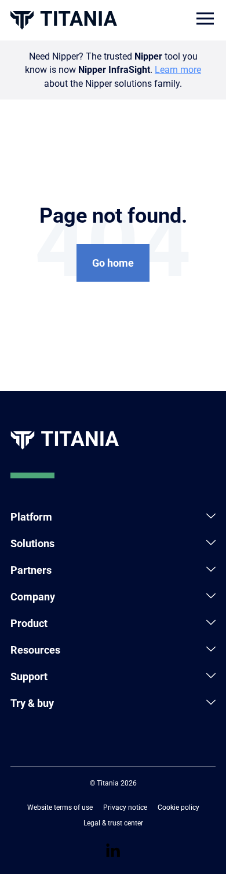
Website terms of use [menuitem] (60, 807)
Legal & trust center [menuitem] (113, 823)
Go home (113, 263)
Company (32, 597)
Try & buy (32, 703)
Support (29, 676)
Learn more (178, 69)
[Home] (63, 20)
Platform (31, 517)
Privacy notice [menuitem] (125, 807)
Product (29, 623)
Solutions (32, 543)
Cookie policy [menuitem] (178, 807)
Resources (35, 650)
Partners (31, 570)
